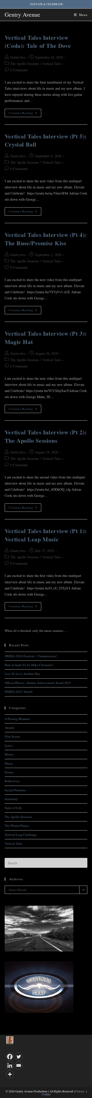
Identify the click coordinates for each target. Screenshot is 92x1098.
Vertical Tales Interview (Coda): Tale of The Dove (38, 41)
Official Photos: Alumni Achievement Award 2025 (38, 683)
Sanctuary (11, 799)
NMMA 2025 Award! (19, 691)
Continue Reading (25, 113)
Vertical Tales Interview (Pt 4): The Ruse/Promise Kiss (46, 238)
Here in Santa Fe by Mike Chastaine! (29, 665)
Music (9, 763)
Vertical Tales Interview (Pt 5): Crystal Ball (46, 140)
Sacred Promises (15, 790)
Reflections (12, 781)
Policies (79, 1091)
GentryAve (17, 57)
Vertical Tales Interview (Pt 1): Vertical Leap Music (46, 534)
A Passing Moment (17, 719)
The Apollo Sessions (24, 63)
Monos (9, 754)
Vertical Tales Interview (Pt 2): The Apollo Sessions (46, 436)
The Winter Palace (17, 825)
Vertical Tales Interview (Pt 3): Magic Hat (46, 337)
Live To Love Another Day (22, 673)
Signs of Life (13, 807)
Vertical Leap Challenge (21, 834)
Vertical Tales (51, 63)
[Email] (19, 1065)
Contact (46, 1094)
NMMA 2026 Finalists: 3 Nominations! (31, 656)
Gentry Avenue (22, 14)
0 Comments (19, 70)
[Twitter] (19, 1057)
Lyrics (9, 745)
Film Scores (12, 736)
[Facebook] (10, 1057)
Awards (9, 727)
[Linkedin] (10, 1065)
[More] (10, 1074)
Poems (9, 772)
